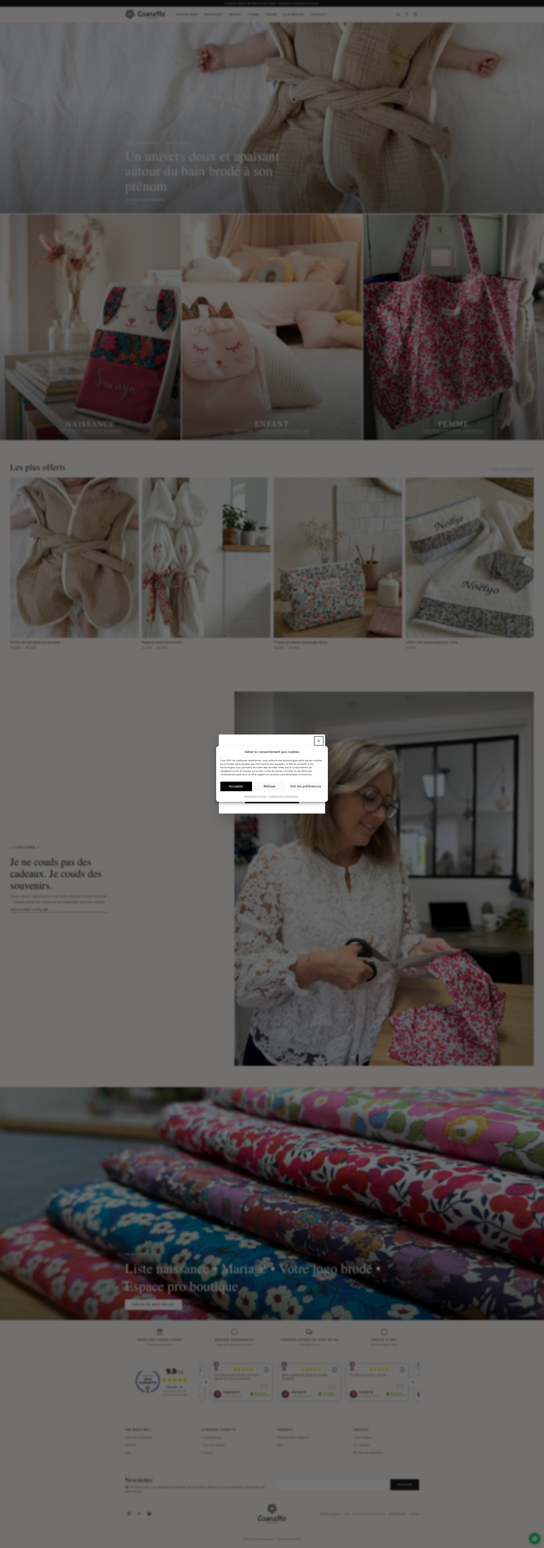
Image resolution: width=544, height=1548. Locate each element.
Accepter (236, 786)
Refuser (270, 786)
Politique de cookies (255, 796)
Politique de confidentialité (283, 796)
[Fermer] (319, 741)
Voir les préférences (305, 786)
